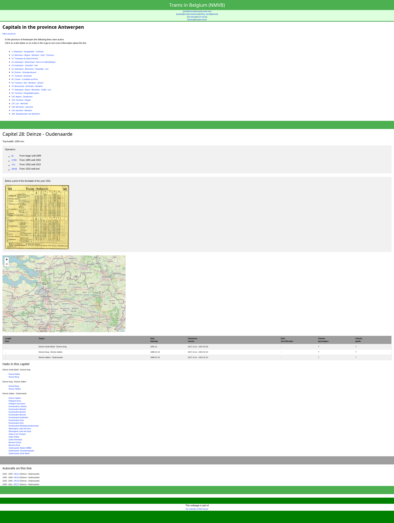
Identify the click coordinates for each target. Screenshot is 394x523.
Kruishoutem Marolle (17, 409)
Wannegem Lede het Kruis (20, 429)
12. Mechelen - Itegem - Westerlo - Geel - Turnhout (33, 55)
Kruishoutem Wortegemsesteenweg (23, 426)
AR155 (17, 481)
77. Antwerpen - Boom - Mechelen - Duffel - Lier (31, 90)
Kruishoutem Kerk (16, 423)
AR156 (17, 477)
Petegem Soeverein (17, 404)
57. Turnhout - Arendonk (22, 76)
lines (186, 14)
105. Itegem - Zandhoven (22, 97)
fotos (197, 20)
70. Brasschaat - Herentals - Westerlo (27, 86)
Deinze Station (15, 389)
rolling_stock (205, 14)
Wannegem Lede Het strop (20, 431)
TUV (13, 165)
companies (193, 14)
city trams (191, 17)
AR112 (17, 474)
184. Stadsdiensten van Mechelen (26, 114)
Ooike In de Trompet (17, 434)
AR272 (16, 484)
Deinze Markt (14, 374)
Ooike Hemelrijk (15, 440)
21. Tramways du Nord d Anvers (25, 58)
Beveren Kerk (14, 445)
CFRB (14, 160)
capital (179, 14)
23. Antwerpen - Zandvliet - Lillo (25, 65)
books (190, 20)
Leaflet (122, 330)
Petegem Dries (15, 401)
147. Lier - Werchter (20, 104)
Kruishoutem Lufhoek (17, 406)
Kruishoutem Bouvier (17, 415)
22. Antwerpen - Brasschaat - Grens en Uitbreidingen (34, 62)
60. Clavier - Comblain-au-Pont (25, 79)
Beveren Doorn (15, 442)
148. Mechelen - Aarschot (22, 107)
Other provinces (9, 34)
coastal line (206, 11)
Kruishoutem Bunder (17, 412)
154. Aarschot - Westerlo (22, 110)
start (185, 11)
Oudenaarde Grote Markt (19, 453)
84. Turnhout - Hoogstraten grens (25, 93)
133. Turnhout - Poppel (21, 100)
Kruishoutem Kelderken (18, 417)
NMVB (14, 169)
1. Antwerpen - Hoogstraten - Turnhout (27, 52)
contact (203, 20)
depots (214, 14)
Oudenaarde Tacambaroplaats (21, 451)
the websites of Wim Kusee (197, 509)
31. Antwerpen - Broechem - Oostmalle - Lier (30, 69)
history (191, 11)
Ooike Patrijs (14, 437)
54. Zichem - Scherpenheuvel (24, 72)
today (197, 11)
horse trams (202, 17)
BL (13, 156)
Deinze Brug (14, 377)
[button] (6, 259)
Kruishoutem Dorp (16, 420)
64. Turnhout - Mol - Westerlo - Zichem (27, 83)
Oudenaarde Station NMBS (20, 448)
